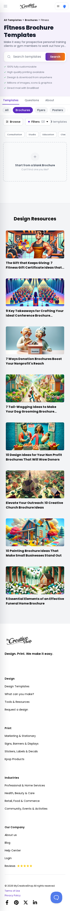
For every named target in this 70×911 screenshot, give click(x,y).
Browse (15, 122)
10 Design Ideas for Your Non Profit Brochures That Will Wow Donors (34, 457)
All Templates (13, 20)
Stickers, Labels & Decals (21, 751)
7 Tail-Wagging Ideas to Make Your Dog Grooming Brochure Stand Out (31, 411)
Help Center (13, 850)
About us (11, 835)
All (7, 110)
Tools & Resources (17, 702)
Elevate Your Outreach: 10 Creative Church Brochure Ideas (34, 505)
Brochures (31, 20)
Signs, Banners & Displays (21, 744)
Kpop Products (14, 759)
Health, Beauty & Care (20, 793)
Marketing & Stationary (20, 736)
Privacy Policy (13, 895)
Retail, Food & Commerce (22, 801)
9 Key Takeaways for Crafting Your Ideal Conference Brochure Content (35, 315)
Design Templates (17, 686)
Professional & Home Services (25, 785)
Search (55, 57)
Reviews (10, 866)
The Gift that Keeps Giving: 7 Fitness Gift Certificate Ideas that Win (34, 267)
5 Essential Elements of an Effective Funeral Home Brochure (35, 601)
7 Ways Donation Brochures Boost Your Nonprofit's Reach (34, 361)
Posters (57, 110)
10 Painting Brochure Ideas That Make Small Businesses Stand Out (34, 553)
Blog (7, 843)
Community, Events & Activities (26, 809)
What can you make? (19, 694)
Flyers (41, 110)
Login (8, 858)
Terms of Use (12, 890)
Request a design (16, 710)
